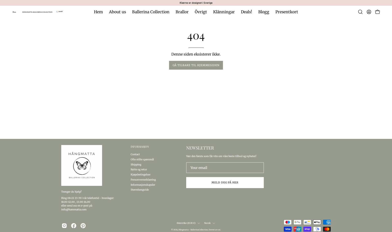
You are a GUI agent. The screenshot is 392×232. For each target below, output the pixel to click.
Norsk (207, 223)
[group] (196, 3)
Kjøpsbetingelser (140, 174)
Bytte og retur (139, 169)
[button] (360, 12)
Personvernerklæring (143, 179)
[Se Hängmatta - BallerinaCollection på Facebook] (74, 226)
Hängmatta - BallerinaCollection (193, 230)
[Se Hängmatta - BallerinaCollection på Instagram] (64, 226)
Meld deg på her (225, 182)
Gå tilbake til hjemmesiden (196, 65)
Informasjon (140, 146)
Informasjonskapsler (143, 184)
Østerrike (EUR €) (186, 223)
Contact (135, 154)
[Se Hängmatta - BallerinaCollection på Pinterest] (83, 226)
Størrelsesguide (140, 189)
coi (219, 230)
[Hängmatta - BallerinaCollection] (37, 12)
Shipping (136, 164)
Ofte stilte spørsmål (142, 159)
